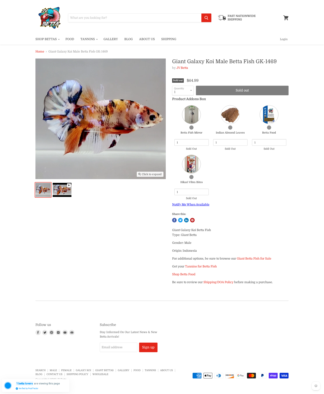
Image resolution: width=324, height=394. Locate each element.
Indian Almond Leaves (230, 132)
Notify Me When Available (190, 204)
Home (39, 51)
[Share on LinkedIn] (186, 220)
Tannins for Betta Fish (201, 266)
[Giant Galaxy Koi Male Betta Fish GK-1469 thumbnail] (62, 189)
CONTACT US (54, 374)
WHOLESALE (100, 374)
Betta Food (269, 132)
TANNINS (88, 39)
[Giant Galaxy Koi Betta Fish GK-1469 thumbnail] (43, 189)
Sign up (148, 347)
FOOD (69, 39)
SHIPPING (168, 39)
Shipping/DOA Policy (218, 282)
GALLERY (111, 39)
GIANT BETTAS (104, 370)
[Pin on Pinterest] (192, 220)
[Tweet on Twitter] (180, 220)
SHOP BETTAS (46, 39)
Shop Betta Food (183, 274)
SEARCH (40, 370)
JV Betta (182, 68)
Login (284, 39)
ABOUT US (147, 39)
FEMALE (66, 370)
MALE (53, 370)
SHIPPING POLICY (77, 374)
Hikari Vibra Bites (191, 182)
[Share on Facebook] (174, 220)
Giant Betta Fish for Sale (254, 258)
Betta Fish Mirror (191, 132)
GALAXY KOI (83, 370)
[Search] (206, 18)
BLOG (128, 39)
